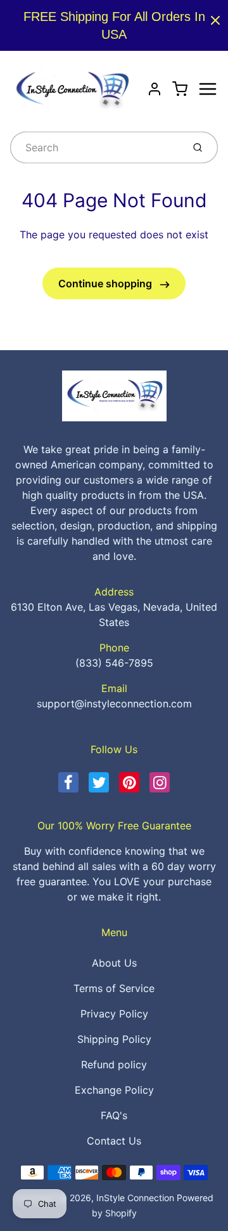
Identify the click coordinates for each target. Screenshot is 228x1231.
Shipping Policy (114, 1039)
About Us (114, 962)
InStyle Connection (135, 1197)
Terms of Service (114, 988)
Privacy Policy (114, 1013)
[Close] (215, 20)
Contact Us (114, 1140)
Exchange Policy (114, 1090)
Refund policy (114, 1064)
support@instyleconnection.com (114, 703)
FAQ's (114, 1115)
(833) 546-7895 (114, 662)
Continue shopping (106, 283)
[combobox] (95, 147)
